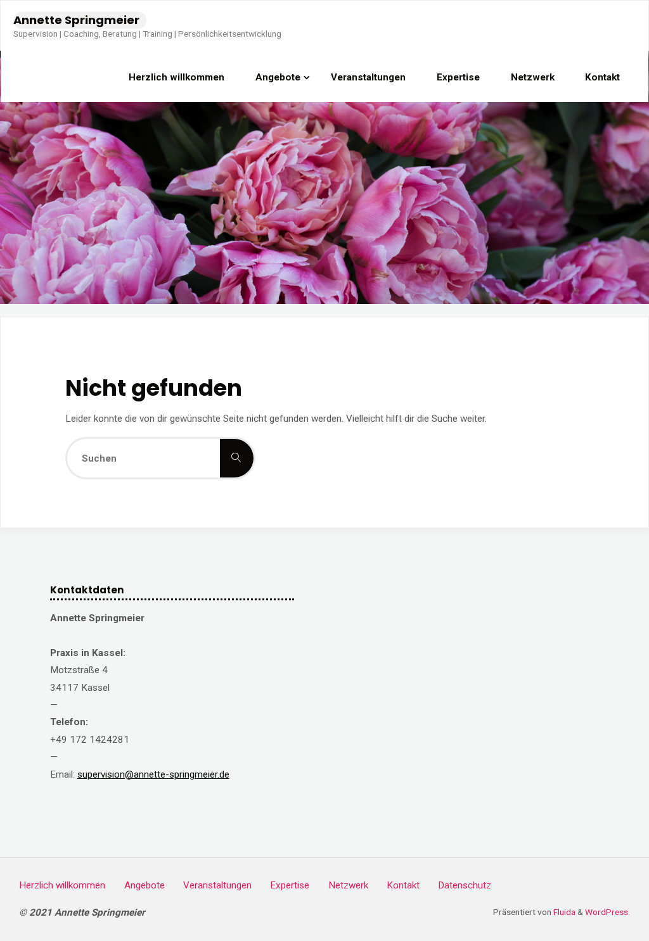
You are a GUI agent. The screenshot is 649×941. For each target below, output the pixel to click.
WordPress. (607, 912)
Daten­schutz (464, 885)
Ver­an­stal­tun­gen (217, 885)
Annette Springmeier (76, 20)
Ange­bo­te (144, 885)
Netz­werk (348, 885)
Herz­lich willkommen (62, 885)
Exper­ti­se (289, 885)
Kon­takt (403, 885)
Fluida (563, 912)
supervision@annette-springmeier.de (153, 774)
